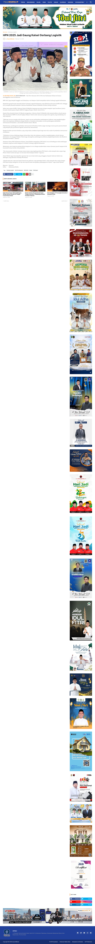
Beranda (5, 32)
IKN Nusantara (79, 2)
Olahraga (63, 2)
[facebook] (77, 933)
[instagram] (87, 933)
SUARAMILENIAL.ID (9, 95)
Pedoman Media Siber (65, 941)
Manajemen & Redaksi (77, 941)
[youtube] (84, 933)
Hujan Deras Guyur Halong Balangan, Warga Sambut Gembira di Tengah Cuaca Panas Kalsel (12, 194)
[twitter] (81, 933)
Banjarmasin (31, 2)
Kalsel (39, 2)
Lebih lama (64, 201)
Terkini (23, 2)
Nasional (70, 2)
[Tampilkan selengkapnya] (33, 174)
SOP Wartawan (88, 941)
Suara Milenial (15, 941)
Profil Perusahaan (53, 941)
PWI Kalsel (35, 170)
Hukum (56, 2)
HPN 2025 (26, 170)
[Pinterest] (27, 174)
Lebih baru (6, 201)
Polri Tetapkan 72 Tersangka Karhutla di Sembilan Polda (57, 193)
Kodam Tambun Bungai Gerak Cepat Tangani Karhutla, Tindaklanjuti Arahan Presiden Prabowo (35, 194)
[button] (87, 2)
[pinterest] (91, 933)
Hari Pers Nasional (19, 170)
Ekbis (44, 2)
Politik (50, 2)
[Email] (30, 174)
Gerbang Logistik (12, 32)
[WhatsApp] (24, 174)
